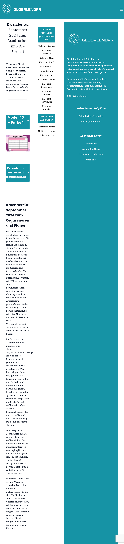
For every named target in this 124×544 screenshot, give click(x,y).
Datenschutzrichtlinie (91, 154)
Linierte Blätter (47, 135)
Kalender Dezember (46, 108)
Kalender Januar (46, 46)
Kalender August (46, 80)
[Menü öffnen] (121, 9)
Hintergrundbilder (91, 122)
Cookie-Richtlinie (91, 149)
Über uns (91, 160)
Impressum (91, 144)
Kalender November (47, 100)
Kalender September (46, 86)
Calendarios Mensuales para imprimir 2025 (46, 34)
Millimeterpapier (46, 131)
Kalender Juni (47, 71)
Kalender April (46, 62)
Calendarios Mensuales (90, 116)
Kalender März (46, 58)
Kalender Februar (46, 52)
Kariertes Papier (47, 127)
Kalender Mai (46, 67)
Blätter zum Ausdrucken (46, 118)
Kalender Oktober (46, 93)
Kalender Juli (46, 75)
